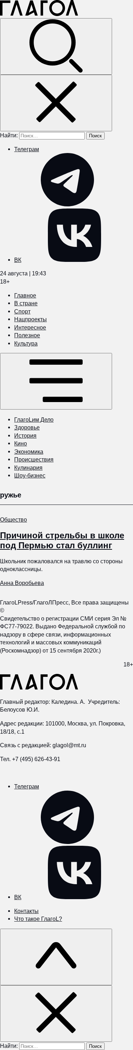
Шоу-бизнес (29, 475)
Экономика (28, 451)
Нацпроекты (30, 319)
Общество (13, 519)
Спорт (22, 311)
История (25, 435)
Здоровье (27, 427)
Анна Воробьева (22, 583)
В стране (26, 303)
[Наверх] (56, 957)
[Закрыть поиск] (56, 103)
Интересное (30, 327)
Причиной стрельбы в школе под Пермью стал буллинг (62, 540)
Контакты (26, 911)
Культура (26, 343)
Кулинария (28, 467)
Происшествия (34, 459)
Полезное (27, 335)
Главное (25, 295)
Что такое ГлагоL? (38, 919)
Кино (20, 443)
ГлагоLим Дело (34, 419)
